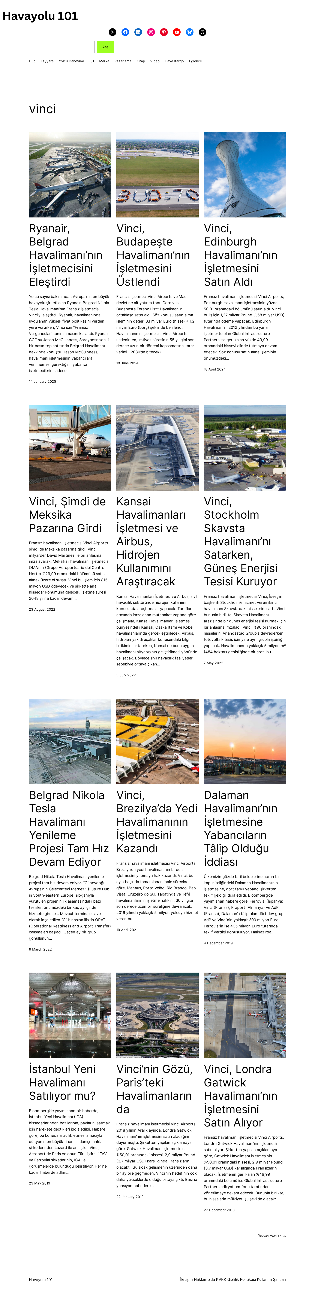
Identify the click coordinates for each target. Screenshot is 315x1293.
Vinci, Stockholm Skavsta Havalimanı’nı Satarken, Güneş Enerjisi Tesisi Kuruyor (241, 541)
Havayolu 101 (40, 1279)
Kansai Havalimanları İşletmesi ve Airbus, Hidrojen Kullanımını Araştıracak (151, 541)
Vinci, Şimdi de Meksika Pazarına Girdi (67, 515)
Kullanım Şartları (271, 1279)
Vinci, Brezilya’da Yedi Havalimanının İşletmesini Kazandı (157, 822)
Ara (105, 47)
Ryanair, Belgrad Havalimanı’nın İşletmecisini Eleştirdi (66, 255)
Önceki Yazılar (272, 1236)
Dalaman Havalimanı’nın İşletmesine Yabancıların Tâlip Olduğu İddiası (241, 829)
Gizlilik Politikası (241, 1279)
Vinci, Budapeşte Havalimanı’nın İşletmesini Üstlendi (153, 255)
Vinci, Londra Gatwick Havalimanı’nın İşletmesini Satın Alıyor (241, 1095)
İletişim (186, 1279)
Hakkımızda (204, 1279)
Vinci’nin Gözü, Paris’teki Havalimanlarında (154, 1089)
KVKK (221, 1279)
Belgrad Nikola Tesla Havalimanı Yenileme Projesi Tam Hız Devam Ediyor (69, 829)
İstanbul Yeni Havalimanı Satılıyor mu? (62, 1082)
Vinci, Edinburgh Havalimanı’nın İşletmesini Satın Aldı (241, 255)
